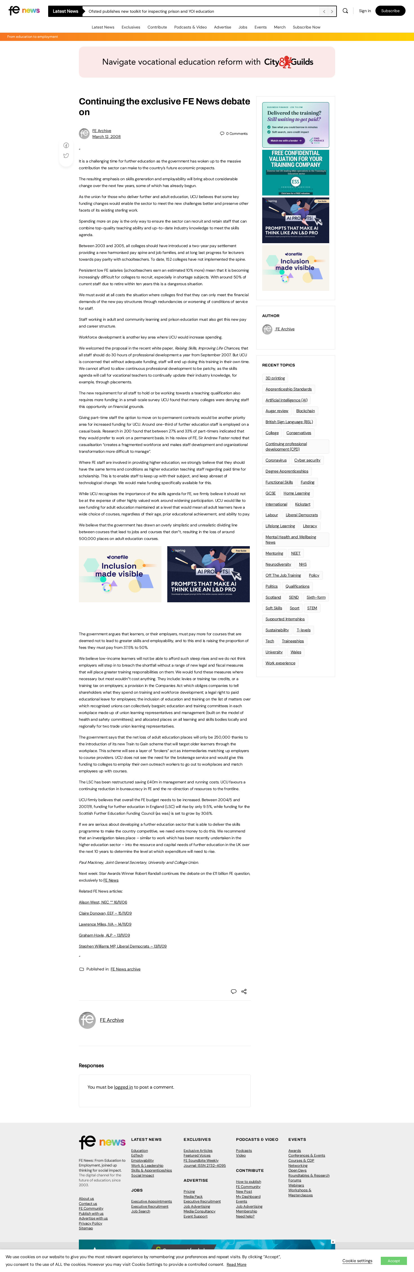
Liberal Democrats (302, 514)
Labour (272, 514)
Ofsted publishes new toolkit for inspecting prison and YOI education (151, 11)
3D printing (275, 378)
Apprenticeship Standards (289, 389)
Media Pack (193, 1196)
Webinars (296, 1185)
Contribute (157, 27)
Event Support (196, 1216)
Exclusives (131, 27)
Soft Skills (274, 607)
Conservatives (298, 432)
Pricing (189, 1191)
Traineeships (293, 640)
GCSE (271, 493)
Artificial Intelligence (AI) (286, 400)
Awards (294, 1150)
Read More (236, 1264)
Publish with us (91, 1213)
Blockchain (305, 410)
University (274, 651)
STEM (312, 607)
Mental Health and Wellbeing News (291, 539)
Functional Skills (279, 482)
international (276, 504)
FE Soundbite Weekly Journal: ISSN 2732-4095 (205, 1163)
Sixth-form (316, 597)
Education (139, 1150)
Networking (298, 1165)
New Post (244, 1191)
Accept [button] (394, 1260)
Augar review (277, 410)
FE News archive (126, 969)
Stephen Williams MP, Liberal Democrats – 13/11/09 (123, 946)
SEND (294, 597)
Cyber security (307, 460)
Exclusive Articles (198, 1150)
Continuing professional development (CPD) (286, 446)
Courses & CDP (301, 1160)
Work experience (280, 662)
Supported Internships (285, 618)
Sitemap (86, 1228)
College (272, 432)
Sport (294, 607)
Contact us (88, 1203)
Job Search (140, 1211)
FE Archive (101, 130)
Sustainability (277, 629)
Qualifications (298, 586)
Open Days (297, 1170)
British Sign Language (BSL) (289, 421)
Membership (246, 1211)
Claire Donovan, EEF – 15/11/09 (105, 913)
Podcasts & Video (190, 27)
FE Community (91, 1208)
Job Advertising (197, 1206)
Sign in (365, 10)
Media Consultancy (199, 1211)
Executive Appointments (151, 1201)
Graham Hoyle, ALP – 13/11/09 (104, 935)
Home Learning (297, 493)
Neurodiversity (278, 564)
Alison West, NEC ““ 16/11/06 (103, 902)
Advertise (222, 27)
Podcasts (244, 1150)
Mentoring (274, 553)
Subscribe (390, 10)
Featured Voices (197, 1155)
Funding (308, 482)
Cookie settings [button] (357, 1261)
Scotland (273, 597)
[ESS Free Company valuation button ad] (295, 172)
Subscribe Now (306, 27)
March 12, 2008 (106, 136)
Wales (296, 651)
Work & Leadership (147, 1165)
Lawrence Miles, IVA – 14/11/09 (105, 924)
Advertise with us (93, 1218)
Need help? (245, 1216)
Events (261, 27)
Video (241, 1155)
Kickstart (302, 504)
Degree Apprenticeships (287, 471)
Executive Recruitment (149, 1206)
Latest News (103, 27)
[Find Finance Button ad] (295, 124)
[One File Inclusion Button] (120, 599)
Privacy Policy (90, 1223)
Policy (314, 575)
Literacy (310, 525)
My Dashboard (248, 1196)
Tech (270, 640)
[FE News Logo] (24, 10)
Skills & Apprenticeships (151, 1170)
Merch (280, 27)
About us (86, 1198)
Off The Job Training (283, 575)
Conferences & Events (306, 1155)
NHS (303, 564)
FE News (201, 101)
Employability (142, 1160)
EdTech (137, 1155)
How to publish (248, 1181)
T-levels (304, 629)
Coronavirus (276, 460)
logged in (123, 1087)
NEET (296, 553)
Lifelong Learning (280, 525)
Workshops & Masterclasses (300, 1193)
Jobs (243, 27)
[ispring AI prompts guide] (208, 599)
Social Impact (142, 1175)
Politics (272, 586)
